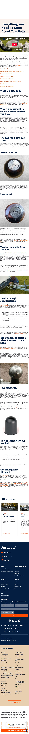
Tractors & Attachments (20, 674)
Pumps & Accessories (19, 662)
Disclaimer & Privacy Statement (8, 640)
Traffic (16, 676)
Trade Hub (16, 571)
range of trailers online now (7, 478)
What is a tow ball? (4, 68)
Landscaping (4, 683)
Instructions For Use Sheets (7, 571)
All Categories (13, 702)
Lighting (3, 688)
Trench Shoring (18, 689)
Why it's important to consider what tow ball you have (11, 71)
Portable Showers (19, 654)
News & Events (4, 591)
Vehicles (17, 693)
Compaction (3, 660)
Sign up (16, 584)
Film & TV (16, 628)
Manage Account (17, 586)
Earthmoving (4, 669)
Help (15, 588)
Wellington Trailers (20, 681)
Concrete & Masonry (5, 662)
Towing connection (4, 305)
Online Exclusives (18, 691)
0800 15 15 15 (8, 556)
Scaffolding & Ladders (19, 667)
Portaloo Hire (7, 631)
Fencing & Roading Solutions (7, 675)
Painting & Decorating (5, 692)
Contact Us (7, 552)
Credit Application (5, 595)
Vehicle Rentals (7, 625)
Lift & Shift (3, 685)
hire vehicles (5, 475)
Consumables (4, 665)
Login (15, 581)
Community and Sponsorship (7, 588)
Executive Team (4, 584)
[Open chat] (25, 730)
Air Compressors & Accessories (5, 655)
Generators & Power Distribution (5, 680)
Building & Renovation (6, 658)
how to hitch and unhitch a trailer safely (8, 407)
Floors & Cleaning (5, 677)
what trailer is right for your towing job (14, 241)
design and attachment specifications (8, 348)
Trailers (16, 678)
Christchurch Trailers (20, 682)
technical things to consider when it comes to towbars (13, 253)
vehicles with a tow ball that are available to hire (17, 270)
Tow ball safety (3, 83)
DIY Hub (16, 568)
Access (3, 652)
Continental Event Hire (18, 625)
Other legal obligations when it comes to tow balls (10, 81)
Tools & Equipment (19, 672)
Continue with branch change (14, 730)
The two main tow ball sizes (6, 73)
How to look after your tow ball (6, 86)
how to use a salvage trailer (20, 333)
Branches (6, 560)
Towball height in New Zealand (6, 76)
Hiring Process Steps (18, 575)
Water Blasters (18, 684)
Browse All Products (5, 568)
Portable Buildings (19, 652)
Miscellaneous (4, 690)
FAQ (2, 593)
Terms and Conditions (6, 638)
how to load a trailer (21, 483)
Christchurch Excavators (8, 673)
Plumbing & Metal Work (6, 695)
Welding (16, 686)
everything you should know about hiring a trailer (14, 483)
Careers (3, 586)
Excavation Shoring (8, 628)
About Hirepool (4, 581)
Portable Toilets (18, 657)
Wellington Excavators (7, 672)
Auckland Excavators (7, 670)
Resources (16, 573)
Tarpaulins (17, 669)
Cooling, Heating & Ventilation (7, 667)
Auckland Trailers (20, 680)
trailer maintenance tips (10, 465)
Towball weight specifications (6, 78)
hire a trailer (17, 65)
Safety (16, 665)
